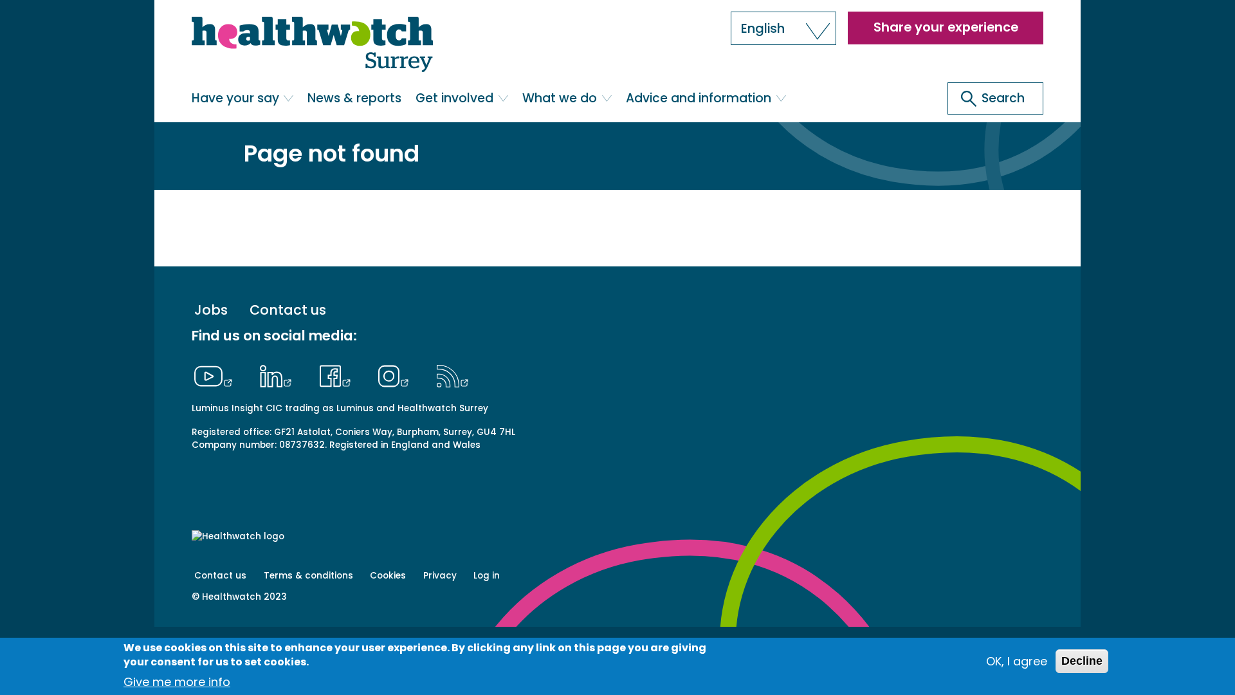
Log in (486, 576)
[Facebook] (338, 374)
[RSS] (452, 374)
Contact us (288, 310)
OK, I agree (1016, 661)
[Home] (312, 45)
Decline (1081, 660)
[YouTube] (217, 374)
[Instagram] (397, 374)
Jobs (211, 310)
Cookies (388, 576)
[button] (783, 28)
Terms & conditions (308, 576)
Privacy (440, 576)
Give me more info (177, 682)
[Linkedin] (279, 374)
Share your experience (946, 27)
